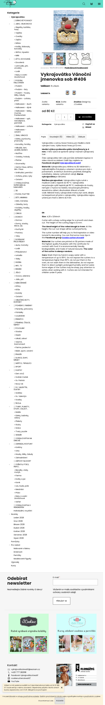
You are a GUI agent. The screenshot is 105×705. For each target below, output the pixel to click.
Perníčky (17, 555)
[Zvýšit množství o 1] (71, 117)
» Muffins (18, 153)
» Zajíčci (17, 39)
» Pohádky (18, 312)
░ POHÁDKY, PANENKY (23, 305)
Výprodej (15, 562)
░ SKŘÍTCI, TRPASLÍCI (22, 363)
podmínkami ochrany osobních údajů (73, 591)
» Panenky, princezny (23, 309)
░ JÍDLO (17, 272)
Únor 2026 (18, 521)
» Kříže (17, 289)
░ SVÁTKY (18, 370)
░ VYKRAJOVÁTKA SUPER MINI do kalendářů (21, 185)
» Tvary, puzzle (20, 431)
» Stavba (18, 331)
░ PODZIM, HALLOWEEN (19, 81)
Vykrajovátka (17, 17)
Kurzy (13, 565)
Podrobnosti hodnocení (76, 68)
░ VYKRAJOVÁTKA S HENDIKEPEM (22, 506)
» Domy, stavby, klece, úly (21, 224)
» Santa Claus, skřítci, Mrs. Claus (23, 168)
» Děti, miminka (21, 201)
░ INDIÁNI (17, 269)
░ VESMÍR (18, 435)
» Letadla (18, 255)
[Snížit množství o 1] (58, 117)
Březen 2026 (19, 524)
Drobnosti (18, 552)
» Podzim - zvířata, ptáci (22, 99)
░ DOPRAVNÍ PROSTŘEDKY (19, 240)
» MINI (16, 55)
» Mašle (17, 412)
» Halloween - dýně (22, 107)
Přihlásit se (61, 601)
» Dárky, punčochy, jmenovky (22, 139)
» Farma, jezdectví (22, 347)
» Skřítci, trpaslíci (21, 52)
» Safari (17, 501)
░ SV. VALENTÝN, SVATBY (20, 388)
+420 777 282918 (18, 672)
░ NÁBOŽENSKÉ (20, 283)
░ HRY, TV (18, 265)
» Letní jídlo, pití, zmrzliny (21, 67)
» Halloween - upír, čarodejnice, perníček (22, 120)
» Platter (18, 160)
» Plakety (18, 421)
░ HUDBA (17, 262)
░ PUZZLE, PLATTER (21, 194)
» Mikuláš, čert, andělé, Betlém (21, 148)
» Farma (17, 475)
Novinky (14, 514)
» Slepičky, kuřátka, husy (22, 28)
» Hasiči (17, 335)
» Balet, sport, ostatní (23, 351)
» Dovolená (19, 62)
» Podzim (18, 86)
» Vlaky (17, 258)
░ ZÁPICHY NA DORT (22, 461)
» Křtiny (17, 286)
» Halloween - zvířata (23, 126)
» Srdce (17, 428)
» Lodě (17, 71)
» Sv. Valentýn (20, 396)
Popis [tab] (43, 136)
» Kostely (18, 293)
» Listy (16, 450)
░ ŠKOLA (17, 403)
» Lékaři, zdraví (20, 338)
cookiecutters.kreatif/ (21, 678)
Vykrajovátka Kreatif (70, 163)
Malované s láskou (22, 548)
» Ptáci (17, 492)
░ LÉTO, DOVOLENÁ (22, 59)
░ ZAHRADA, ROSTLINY (23, 444)
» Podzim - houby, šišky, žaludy (22, 94)
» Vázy (17, 236)
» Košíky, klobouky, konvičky (22, 47)
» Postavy (18, 232)
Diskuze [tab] (81, 136)
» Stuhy (17, 424)
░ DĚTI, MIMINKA (20, 197)
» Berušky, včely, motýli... (21, 471)
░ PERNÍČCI (18, 319)
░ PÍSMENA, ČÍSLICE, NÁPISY (22, 323)
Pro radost (15, 545)
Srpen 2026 (19, 538)
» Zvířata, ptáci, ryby (23, 176)
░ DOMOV (18, 217)
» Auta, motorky (21, 245)
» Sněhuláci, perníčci (23, 172)
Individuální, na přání (23, 510)
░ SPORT (17, 366)
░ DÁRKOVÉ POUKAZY (23, 20)
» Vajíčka (18, 33)
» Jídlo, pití (18, 279)
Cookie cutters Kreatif (73, 237)
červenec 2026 (20, 534)
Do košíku (87, 117)
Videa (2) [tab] (70, 136)
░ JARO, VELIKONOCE (23, 24)
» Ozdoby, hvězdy (22, 156)
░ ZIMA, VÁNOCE (21, 135)
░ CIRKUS (18, 213)
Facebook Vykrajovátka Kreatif (24, 675)
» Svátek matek (21, 377)
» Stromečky (19, 163)
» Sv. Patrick (19, 380)
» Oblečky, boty (21, 204)
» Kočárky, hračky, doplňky (22, 208)
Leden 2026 (19, 517)
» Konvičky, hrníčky (22, 144)
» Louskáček (19, 316)
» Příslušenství (20, 252)
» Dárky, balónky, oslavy (21, 416)
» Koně (17, 482)
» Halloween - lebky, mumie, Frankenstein (23, 113)
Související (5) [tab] (56, 136)
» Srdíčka (18, 393)
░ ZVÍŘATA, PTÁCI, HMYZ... (21, 465)
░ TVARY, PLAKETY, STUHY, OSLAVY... (22, 407)
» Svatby (18, 399)
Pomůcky (15, 541)
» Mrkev (17, 43)
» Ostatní (18, 179)
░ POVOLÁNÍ (19, 328)
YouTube (15, 681)
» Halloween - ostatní (20, 130)
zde (51, 701)
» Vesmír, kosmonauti (19, 343)
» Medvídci (19, 489)
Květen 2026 (19, 531)
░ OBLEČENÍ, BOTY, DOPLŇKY (22, 301)
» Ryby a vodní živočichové (20, 76)
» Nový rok (18, 384)
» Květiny (18, 447)
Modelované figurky (22, 558)
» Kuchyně (18, 229)
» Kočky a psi (19, 479)
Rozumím (59, 701)
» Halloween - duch (22, 104)
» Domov (18, 220)
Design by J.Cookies (82, 103)
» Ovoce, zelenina (22, 276)
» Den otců (19, 373)
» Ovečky (18, 36)
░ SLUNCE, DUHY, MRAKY (21, 358)
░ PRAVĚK (18, 354)
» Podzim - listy (21, 89)
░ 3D (16, 190)
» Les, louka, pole (21, 486)
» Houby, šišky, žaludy (23, 454)
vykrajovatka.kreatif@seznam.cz (25, 669)
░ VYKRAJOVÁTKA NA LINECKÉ (23, 439)
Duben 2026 (19, 528)
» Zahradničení (20, 457)
